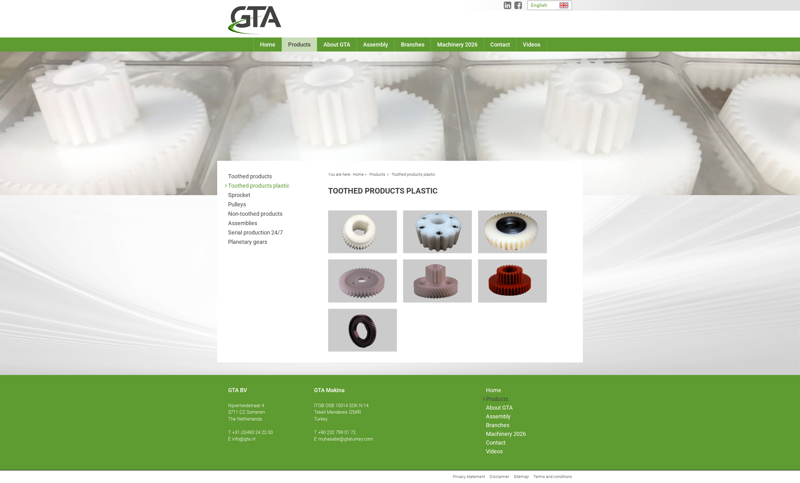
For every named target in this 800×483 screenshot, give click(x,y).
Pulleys (237, 204)
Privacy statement (469, 476)
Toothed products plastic (258, 185)
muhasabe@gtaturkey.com (345, 439)
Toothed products (250, 176)
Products (376, 174)
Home (358, 174)
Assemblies (242, 223)
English (539, 5)
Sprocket (239, 195)
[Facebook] (518, 7)
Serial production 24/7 (255, 232)
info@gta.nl (243, 439)
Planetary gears (247, 242)
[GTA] (254, 20)
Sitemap (521, 476)
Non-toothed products (255, 213)
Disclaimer (499, 476)
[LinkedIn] (507, 7)
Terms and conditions (552, 476)
